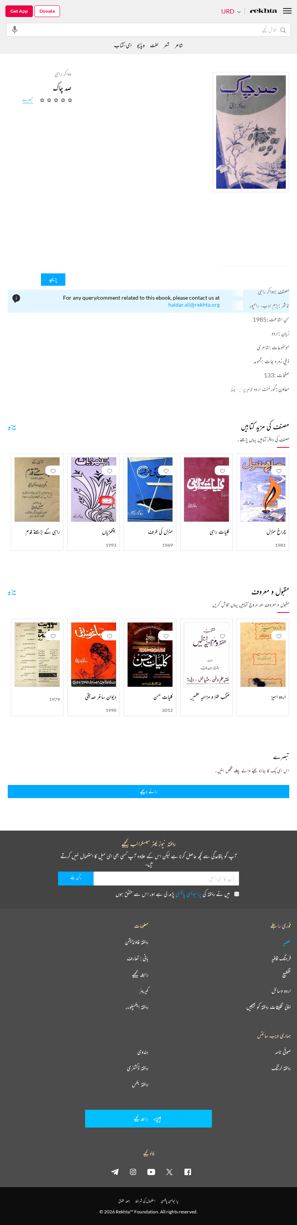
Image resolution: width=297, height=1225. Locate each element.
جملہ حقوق (124, 1200)
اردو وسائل (281, 991)
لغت (154, 45)
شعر (166, 45)
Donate (47, 11)
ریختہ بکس (140, 1084)
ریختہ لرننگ (281, 1068)
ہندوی (142, 1052)
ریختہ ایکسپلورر (137, 1007)
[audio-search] (15, 29)
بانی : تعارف (137, 958)
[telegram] (115, 1171)
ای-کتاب (122, 45)
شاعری (263, 347)
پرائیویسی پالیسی (188, 893)
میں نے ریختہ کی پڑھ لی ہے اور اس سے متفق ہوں (173, 893)
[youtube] (151, 1171)
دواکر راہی (266, 291)
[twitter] (169, 1171)
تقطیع (286, 974)
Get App (19, 11)
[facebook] (187, 1171)
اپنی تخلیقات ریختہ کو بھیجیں (268, 1007)
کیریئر (143, 991)
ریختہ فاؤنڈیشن (136, 942)
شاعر (179, 45)
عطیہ (287, 942)
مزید (12, 425)
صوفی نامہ (283, 1052)
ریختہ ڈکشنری (137, 1068)
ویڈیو (141, 45)
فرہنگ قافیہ (281, 958)
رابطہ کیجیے (140, 974)
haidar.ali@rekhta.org (194, 304)
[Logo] (263, 11)
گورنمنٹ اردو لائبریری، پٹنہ (253, 388)
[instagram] (133, 1171)
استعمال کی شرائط (145, 1200)
